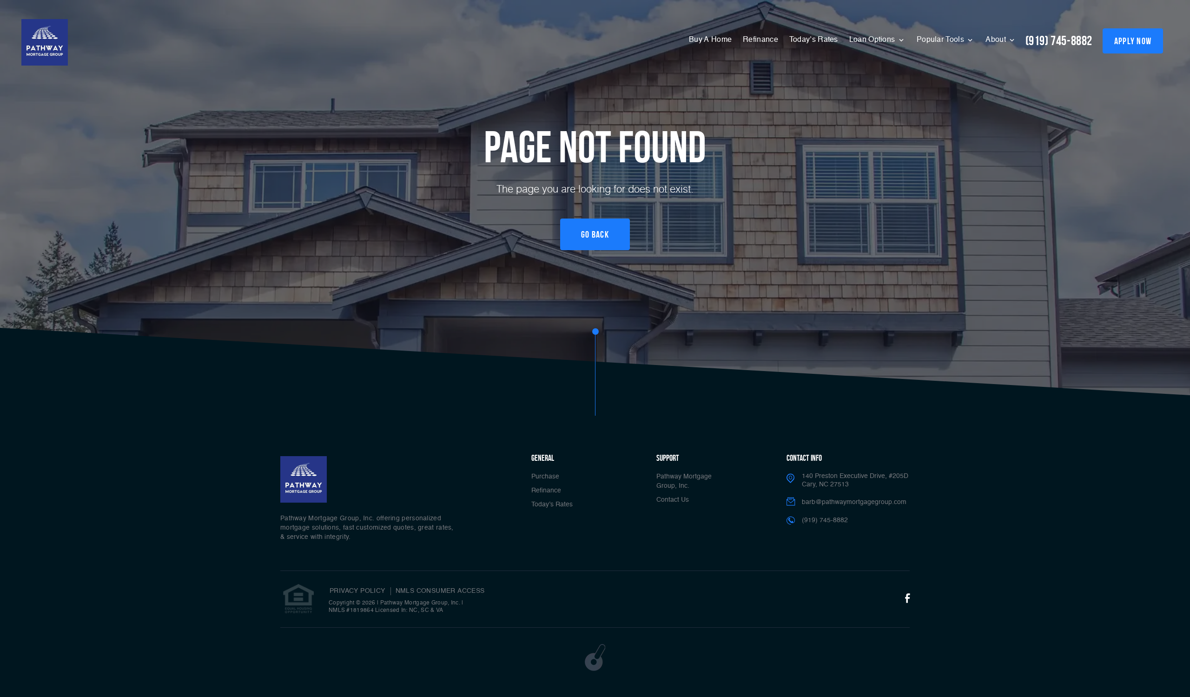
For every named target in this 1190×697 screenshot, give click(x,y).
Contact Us (672, 500)
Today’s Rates (813, 40)
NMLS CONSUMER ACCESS (440, 591)
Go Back (595, 234)
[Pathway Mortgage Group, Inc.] (44, 42)
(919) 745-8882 (1058, 40)
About (996, 40)
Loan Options (873, 40)
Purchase (545, 476)
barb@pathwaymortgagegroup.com (854, 502)
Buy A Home (710, 40)
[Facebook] (907, 598)
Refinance (760, 40)
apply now (1133, 41)
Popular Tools (941, 40)
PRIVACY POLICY (357, 591)
